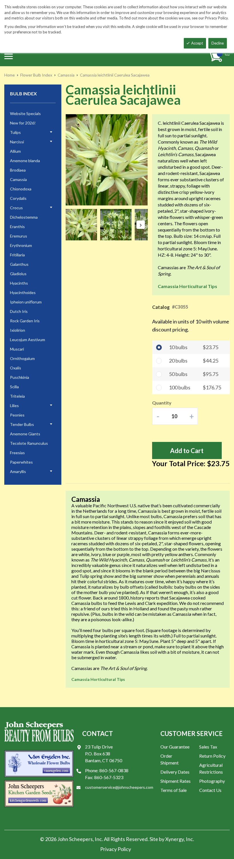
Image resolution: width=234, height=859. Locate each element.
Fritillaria (17, 254)
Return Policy (212, 756)
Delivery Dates (174, 771)
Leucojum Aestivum (27, 339)
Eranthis (17, 226)
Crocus (16, 207)
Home (9, 75)
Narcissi (17, 141)
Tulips (15, 132)
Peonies (17, 415)
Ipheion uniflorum (26, 301)
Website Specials (25, 113)
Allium (15, 151)
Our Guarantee (174, 746)
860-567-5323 (108, 777)
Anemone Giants (25, 433)
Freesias (17, 452)
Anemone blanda (25, 160)
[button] (83, 225)
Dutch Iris (19, 311)
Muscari (17, 349)
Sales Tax (208, 746)
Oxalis (15, 367)
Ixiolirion (17, 330)
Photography (212, 781)
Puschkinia (19, 377)
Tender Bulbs (22, 424)
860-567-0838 (113, 770)
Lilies (14, 405)
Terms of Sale (173, 790)
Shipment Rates (175, 781)
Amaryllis (18, 471)
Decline (217, 43)
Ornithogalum (22, 358)
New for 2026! (23, 122)
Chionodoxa (20, 188)
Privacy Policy (115, 849)
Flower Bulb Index (36, 75)
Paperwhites (21, 462)
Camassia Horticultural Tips (187, 286)
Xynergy (174, 839)
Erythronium (21, 245)
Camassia (66, 75)
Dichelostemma (24, 217)
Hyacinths (19, 283)
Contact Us (210, 790)
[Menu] (8, 56)
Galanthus (19, 264)
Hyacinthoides (23, 292)
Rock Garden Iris (25, 320)
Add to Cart (186, 450)
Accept (197, 43)
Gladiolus (18, 273)
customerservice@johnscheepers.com (119, 787)
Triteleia (17, 396)
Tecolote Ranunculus (29, 443)
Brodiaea (18, 170)
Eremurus (18, 236)
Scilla (14, 386)
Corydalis (18, 198)
